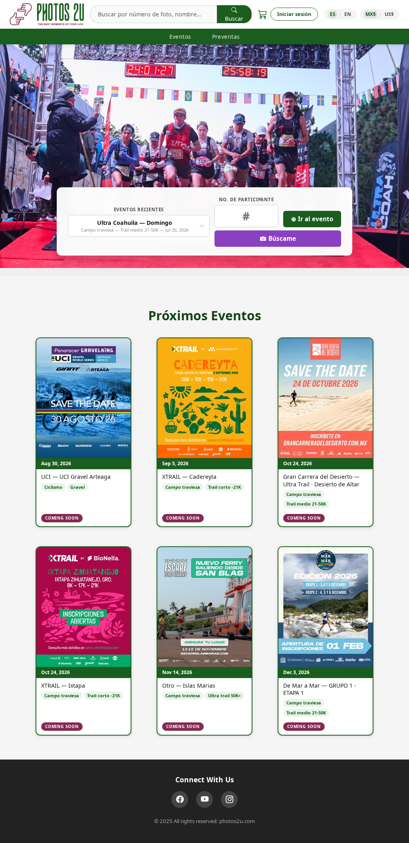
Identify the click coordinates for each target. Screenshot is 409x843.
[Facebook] (179, 799)
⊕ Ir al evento (312, 219)
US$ (389, 14)
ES (333, 14)
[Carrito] (262, 14)
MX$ (370, 14)
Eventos (180, 36)
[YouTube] (204, 799)
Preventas (226, 36)
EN (347, 14)
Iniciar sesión (294, 14)
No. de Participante (246, 199)
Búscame (282, 238)
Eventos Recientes (139, 209)
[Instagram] (229, 799)
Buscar (234, 18)
